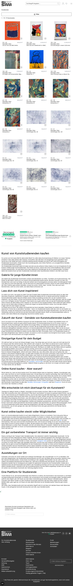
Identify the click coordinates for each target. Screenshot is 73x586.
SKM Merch (30, 546)
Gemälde (30, 382)
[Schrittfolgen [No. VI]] (12, 146)
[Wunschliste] (66, 3)
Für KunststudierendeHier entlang (8, 541)
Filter (37, 14)
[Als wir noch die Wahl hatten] (12, 30)
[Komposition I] (12, 117)
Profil (52, 540)
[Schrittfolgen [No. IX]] (36, 117)
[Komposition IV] (12, 88)
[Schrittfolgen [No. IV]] (60, 146)
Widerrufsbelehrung (8, 571)
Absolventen (30, 542)
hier (60, 420)
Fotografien (45, 382)
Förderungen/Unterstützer (35, 571)
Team (27, 563)
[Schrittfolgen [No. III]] (12, 175)
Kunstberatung (31, 569)
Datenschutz (5, 567)
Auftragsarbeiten (31, 567)
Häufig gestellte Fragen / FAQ (36, 573)
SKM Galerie (30, 554)
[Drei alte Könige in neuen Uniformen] (60, 30)
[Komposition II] (60, 88)
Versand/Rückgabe (7, 561)
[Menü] (71, 3)
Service (28, 550)
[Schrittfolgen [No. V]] (36, 146)
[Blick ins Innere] (12, 203)
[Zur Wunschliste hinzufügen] (21, 38)
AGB (2, 565)
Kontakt (4, 559)
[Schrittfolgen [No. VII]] (60, 117)
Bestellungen (54, 542)
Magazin (28, 548)
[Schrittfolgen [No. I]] (60, 175)
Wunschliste (54, 544)
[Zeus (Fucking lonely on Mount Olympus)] (60, 59)
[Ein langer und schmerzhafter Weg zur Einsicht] (12, 59)
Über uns (29, 561)
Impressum (5, 569)
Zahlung (4, 563)
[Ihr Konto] (63, 3)
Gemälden (32, 361)
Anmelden (53, 546)
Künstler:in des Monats (33, 544)
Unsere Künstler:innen (33, 552)
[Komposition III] (36, 88)
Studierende (30, 540)
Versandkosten (35, 580)
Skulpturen (58, 382)
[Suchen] (58, 3)
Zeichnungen (39, 361)
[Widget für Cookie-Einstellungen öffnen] (2, 583)
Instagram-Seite (42, 441)
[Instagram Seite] (66, 533)
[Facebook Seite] (63, 533)
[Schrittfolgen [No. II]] (36, 175)
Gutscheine (29, 565)
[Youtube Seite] (69, 533)
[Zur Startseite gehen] (12, 3)
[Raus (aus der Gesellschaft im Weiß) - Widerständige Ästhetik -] (36, 30)
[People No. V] (36, 59)
